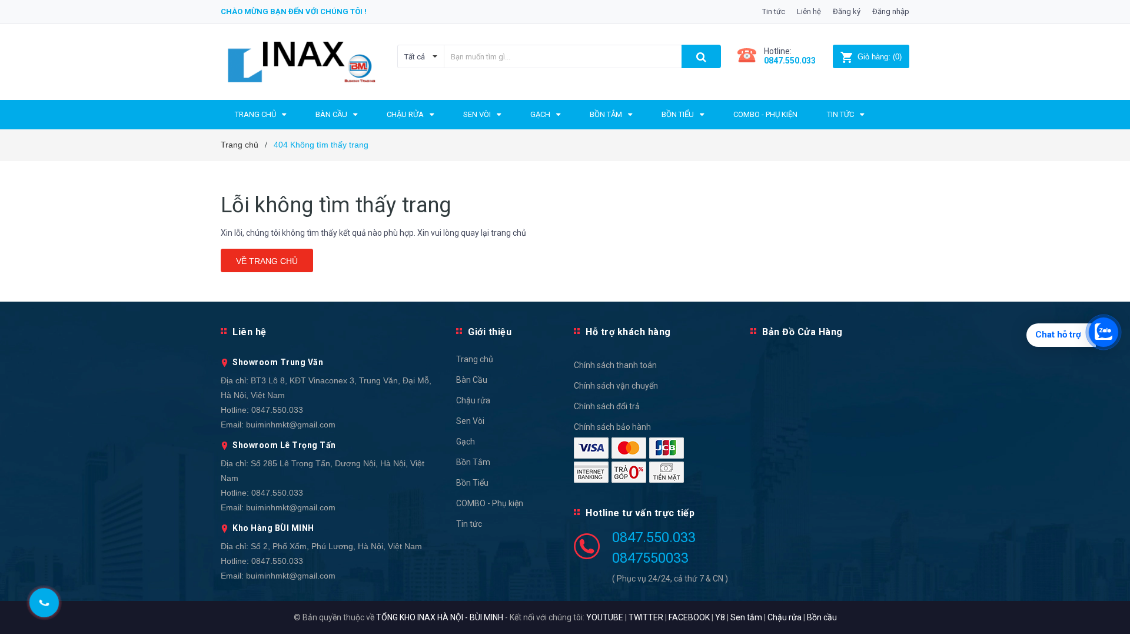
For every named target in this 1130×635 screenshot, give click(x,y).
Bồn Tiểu (472, 482)
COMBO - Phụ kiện (489, 503)
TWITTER (646, 617)
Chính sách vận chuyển (616, 385)
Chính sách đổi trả (607, 406)
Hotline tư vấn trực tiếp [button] (640, 513)
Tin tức (773, 11)
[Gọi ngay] (44, 602)
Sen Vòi (470, 421)
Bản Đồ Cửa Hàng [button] (802, 331)
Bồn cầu (822, 617)
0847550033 (650, 558)
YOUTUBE (604, 617)
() (880, 56)
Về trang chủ (267, 261)
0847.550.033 (277, 410)
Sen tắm (746, 617)
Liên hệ (809, 11)
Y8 (720, 617)
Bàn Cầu (471, 380)
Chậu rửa (473, 400)
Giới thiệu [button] (489, 331)
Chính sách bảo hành (612, 427)
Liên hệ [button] (249, 331)
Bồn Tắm (473, 462)
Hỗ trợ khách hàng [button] (628, 331)
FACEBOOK (689, 617)
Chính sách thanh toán (615, 365)
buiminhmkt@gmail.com (290, 424)
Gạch (465, 441)
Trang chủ (474, 359)
